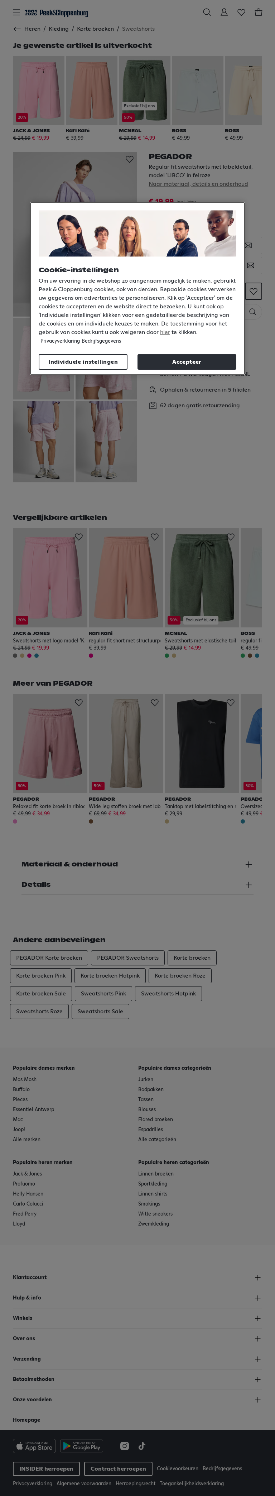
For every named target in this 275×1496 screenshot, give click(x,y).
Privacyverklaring (60, 341)
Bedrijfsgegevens (101, 341)
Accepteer (187, 362)
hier (165, 332)
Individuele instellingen (83, 362)
